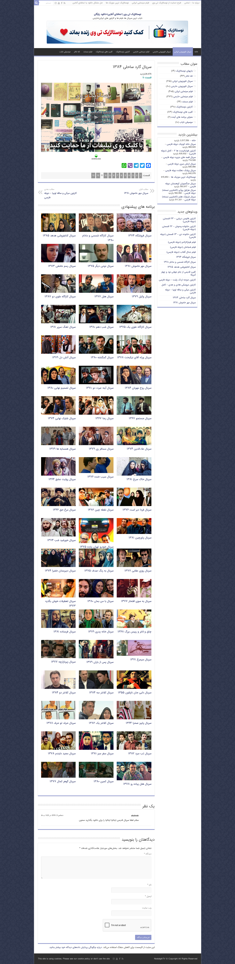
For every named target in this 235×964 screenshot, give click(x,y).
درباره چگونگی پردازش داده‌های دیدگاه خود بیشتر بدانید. (75, 947)
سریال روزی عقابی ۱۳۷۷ (138, 571)
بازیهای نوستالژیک (184, 71)
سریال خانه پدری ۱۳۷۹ (101, 632)
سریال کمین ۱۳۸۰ (104, 781)
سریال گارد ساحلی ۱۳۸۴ (184, 298)
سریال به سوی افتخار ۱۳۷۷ (136, 601)
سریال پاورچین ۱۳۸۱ (140, 538)
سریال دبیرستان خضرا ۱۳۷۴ (60, 571)
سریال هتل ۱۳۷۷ (104, 296)
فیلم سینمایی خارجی (141, 52)
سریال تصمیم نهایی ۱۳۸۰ (61, 388)
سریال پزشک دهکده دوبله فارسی (180, 171)
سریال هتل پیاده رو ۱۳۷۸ (137, 784)
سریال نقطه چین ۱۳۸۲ (101, 510)
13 (93, 175)
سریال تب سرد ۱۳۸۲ (139, 753)
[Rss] (64, 3)
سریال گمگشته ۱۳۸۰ (102, 357)
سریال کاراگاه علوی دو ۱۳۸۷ (60, 296)
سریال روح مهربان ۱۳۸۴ (138, 388)
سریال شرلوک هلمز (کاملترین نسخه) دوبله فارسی (179, 198)
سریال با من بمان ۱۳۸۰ (100, 601)
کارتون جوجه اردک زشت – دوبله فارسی (177, 280)
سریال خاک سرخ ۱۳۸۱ (139, 479)
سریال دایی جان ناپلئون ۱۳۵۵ (134, 692)
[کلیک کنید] (117, 32)
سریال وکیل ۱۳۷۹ (141, 296)
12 (98, 175)
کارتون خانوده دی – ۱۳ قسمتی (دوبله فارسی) (178, 235)
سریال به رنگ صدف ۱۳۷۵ (99, 571)
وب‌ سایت (146, 908)
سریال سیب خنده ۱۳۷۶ (100, 477)
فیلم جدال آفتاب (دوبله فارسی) (181, 252)
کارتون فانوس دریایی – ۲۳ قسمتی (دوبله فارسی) (179, 220)
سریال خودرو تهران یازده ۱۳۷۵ (97, 547)
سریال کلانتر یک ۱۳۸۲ (101, 723)
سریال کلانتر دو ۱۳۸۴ (64, 692)
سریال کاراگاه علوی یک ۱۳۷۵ (135, 327)
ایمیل (148, 896)
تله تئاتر (77, 52)
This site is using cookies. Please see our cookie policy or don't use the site (74, 959)
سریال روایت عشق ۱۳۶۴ (62, 479)
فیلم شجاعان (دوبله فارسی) (183, 247)
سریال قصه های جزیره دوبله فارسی (179, 157)
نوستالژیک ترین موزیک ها (117, 3)
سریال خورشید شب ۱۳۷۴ (61, 540)
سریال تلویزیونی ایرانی (182, 52)
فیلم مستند (87, 52)
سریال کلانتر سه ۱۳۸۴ (101, 692)
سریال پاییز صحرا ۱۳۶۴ (138, 723)
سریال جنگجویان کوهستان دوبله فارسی (180, 185)
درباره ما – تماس (192, 3)
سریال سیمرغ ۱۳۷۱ (140, 659)
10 (106, 175)
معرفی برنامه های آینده (182, 117)
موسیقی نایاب (64, 52)
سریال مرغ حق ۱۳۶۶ (64, 510)
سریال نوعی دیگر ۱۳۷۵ (101, 266)
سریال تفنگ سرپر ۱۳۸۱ (63, 327)
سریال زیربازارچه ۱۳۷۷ (63, 662)
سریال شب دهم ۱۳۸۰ (101, 327)
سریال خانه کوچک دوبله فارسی (181, 144)
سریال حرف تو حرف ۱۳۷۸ (61, 723)
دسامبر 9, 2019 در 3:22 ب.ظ (52, 815)
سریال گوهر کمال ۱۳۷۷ (63, 781)
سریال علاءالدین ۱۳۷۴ (139, 449)
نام (149, 885)
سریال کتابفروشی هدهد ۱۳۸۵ (59, 235)
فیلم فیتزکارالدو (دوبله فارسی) (182, 242)
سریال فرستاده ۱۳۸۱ (65, 632)
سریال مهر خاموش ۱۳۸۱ (136, 191)
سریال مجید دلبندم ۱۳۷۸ (62, 753)
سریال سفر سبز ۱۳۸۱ (102, 753)
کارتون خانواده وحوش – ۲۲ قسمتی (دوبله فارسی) (179, 227)
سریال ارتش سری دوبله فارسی (182, 164)
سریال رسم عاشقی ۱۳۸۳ (62, 266)
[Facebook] (62, 3)
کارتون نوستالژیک (123, 52)
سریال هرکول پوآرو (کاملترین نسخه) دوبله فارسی (179, 191)
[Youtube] (59, 3)
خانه (196, 52)
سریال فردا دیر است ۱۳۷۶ (137, 510)
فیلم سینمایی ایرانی (140, 3)
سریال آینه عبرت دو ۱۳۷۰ (100, 388)
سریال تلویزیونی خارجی (162, 52)
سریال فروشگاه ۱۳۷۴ (139, 235)
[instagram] (55, 3)
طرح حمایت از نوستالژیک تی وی (166, 3)
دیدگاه (147, 854)
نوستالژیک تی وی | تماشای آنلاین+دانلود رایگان (117, 14)
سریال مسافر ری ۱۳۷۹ (101, 449)
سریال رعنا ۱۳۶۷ (104, 418)
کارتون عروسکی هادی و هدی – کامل (179, 285)
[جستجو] (36, 2)
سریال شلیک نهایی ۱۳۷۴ (62, 418)
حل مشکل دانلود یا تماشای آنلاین (88, 3)
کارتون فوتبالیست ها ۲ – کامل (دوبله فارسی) (178, 152)
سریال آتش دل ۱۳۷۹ (64, 357)
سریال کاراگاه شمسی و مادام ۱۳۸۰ (180, 262)
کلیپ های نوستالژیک (104, 52)
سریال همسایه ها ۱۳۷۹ (62, 449)
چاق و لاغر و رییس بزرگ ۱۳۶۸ (134, 632)
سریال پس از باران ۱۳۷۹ (100, 662)
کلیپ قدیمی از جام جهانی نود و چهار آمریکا (178, 273)
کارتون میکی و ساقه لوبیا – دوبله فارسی (60, 194)
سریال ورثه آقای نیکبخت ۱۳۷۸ (134, 357)
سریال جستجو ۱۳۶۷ (140, 418)
